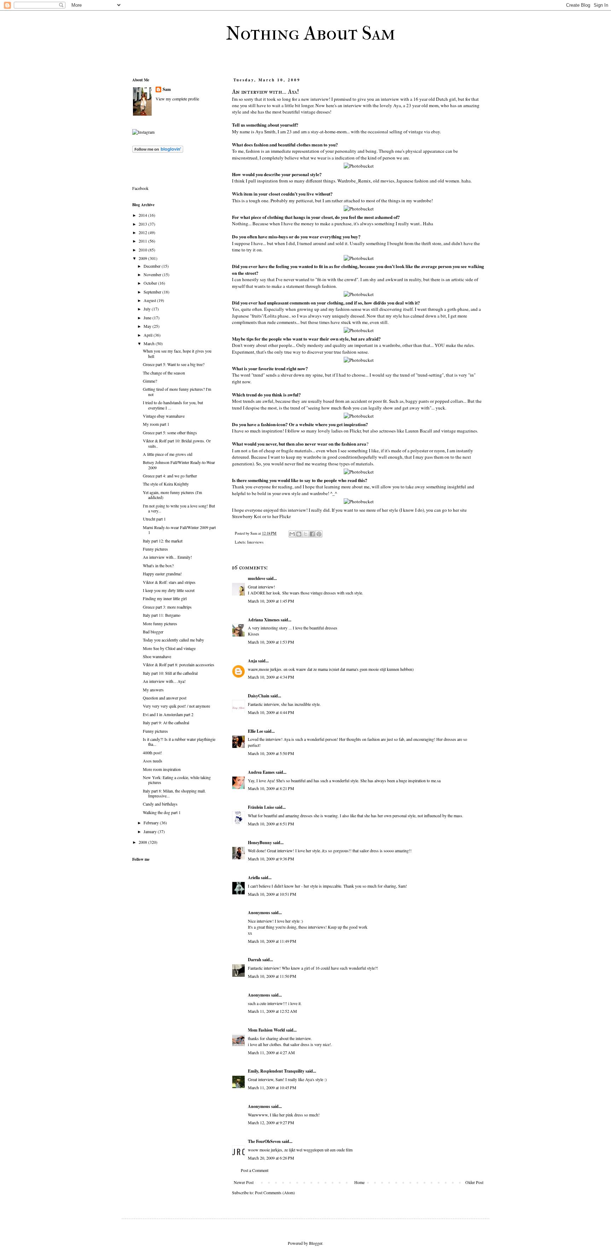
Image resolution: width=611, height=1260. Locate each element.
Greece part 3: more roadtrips (167, 607)
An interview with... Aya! (164, 681)
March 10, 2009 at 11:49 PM (272, 941)
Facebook (140, 188)
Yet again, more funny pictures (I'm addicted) (172, 494)
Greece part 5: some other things (170, 432)
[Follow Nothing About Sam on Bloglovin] (157, 151)
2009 (143, 258)
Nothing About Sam (310, 33)
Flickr (285, 516)
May (148, 326)
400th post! (152, 752)
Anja (252, 661)
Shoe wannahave (157, 656)
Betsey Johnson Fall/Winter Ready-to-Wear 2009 (179, 464)
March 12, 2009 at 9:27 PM (271, 1122)
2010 (143, 249)
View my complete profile (177, 98)
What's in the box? (158, 565)
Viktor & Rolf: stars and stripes (169, 582)
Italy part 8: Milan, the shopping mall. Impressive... (174, 793)
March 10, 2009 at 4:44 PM (271, 712)
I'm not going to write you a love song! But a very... (179, 508)
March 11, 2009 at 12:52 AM (272, 1011)
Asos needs (152, 760)
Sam (167, 89)
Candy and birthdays (160, 804)
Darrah (254, 960)
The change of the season (164, 373)
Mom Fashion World (266, 1030)
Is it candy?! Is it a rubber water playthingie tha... (179, 741)
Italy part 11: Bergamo (161, 615)
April (148, 335)
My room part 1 (156, 424)
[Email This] (292, 534)
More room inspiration (162, 769)
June (148, 317)
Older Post (474, 1182)
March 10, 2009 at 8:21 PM (271, 788)
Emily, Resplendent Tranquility (276, 1071)
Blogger (315, 1243)
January (151, 831)
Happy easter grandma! (162, 573)
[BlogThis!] (298, 534)
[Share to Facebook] (312, 534)
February (152, 822)
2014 (143, 215)
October (151, 283)
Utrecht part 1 (154, 519)
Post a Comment (254, 1170)
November (153, 274)
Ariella (254, 878)
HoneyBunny (260, 843)
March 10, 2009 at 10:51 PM (272, 894)
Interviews (255, 542)
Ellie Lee (255, 731)
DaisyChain (258, 696)
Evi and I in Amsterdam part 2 (168, 714)
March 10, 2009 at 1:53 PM (271, 642)
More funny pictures (160, 623)
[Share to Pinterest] (318, 534)
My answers (153, 689)
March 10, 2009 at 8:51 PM (271, 823)
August (150, 300)
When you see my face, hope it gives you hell (177, 353)
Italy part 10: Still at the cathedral (170, 673)
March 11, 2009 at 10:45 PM (272, 1087)
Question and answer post (164, 698)
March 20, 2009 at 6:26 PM (271, 1158)
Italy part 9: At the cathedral (166, 722)
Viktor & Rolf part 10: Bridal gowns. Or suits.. (177, 443)
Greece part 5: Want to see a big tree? (173, 364)
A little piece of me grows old (167, 454)
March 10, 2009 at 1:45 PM (271, 601)
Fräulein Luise (261, 807)
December (153, 266)
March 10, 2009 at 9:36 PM (271, 858)
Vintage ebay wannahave (164, 416)
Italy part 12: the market (162, 541)
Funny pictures (155, 549)
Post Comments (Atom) (275, 1192)
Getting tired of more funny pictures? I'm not (177, 391)
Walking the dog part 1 (162, 812)
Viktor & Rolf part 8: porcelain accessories (178, 664)
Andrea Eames (261, 772)
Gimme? (150, 381)
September (153, 292)
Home (359, 1182)
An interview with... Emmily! (167, 557)
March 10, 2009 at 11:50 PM (272, 976)
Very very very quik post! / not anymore (176, 706)
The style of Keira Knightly (166, 484)
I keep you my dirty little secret (168, 590)
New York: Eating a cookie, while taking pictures (177, 779)
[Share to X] (305, 534)
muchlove (256, 578)
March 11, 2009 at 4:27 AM (271, 1052)
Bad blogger (153, 631)
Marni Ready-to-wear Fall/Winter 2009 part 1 (179, 529)
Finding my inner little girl (165, 598)
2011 (143, 241)
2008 (143, 842)
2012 (143, 232)
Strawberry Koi (247, 516)
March (150, 343)
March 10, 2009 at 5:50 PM (271, 753)
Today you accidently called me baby (173, 640)
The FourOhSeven (264, 1141)
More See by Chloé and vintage (169, 648)
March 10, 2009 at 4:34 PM (271, 677)
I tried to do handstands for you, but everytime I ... (173, 405)
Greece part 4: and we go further (170, 475)
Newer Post (244, 1182)
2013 (143, 224)
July (148, 309)
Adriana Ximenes (264, 620)
